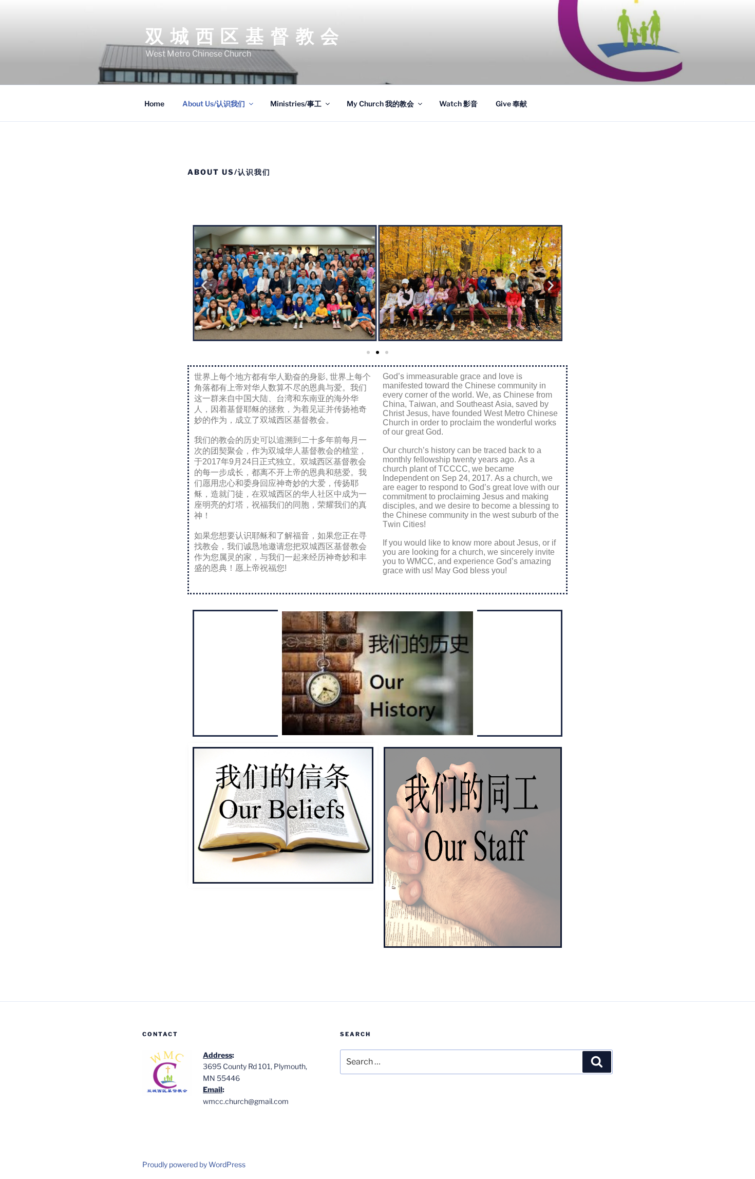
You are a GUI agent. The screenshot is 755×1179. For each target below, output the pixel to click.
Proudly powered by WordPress (194, 1164)
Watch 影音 (458, 103)
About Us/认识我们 (213, 103)
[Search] (596, 1062)
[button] (204, 284)
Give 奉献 (511, 103)
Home (154, 103)
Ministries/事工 (296, 103)
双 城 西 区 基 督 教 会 (243, 36)
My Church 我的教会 (380, 103)
